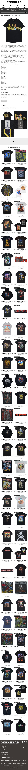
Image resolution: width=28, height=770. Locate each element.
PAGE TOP (24, 750)
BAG (14, 9)
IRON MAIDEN (13, 108)
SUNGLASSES (20, 763)
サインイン (3, 749)
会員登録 (2, 747)
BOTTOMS (7, 9)
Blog (26, 744)
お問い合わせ (3, 750)
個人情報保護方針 (4, 752)
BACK (14, 141)
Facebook (26, 103)
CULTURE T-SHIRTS (23, 761)
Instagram (24, 744)
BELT (24, 763)
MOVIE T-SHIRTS (7, 761)
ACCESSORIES (20, 9)
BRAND (25, 9)
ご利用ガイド (3, 746)
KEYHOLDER (7, 765)
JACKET (2, 765)
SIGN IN (3, 7)
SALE (16, 10)
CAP (11, 9)
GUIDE (17, 7)
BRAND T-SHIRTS (14, 761)
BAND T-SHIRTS (7, 108)
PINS (18, 765)
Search (26, 14)
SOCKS (21, 765)
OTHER (12, 10)
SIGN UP (10, 7)
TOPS (2, 9)
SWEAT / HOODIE (4, 763)
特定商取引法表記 (4, 754)
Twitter (24, 103)
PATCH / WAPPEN (13, 765)
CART (25, 7)
